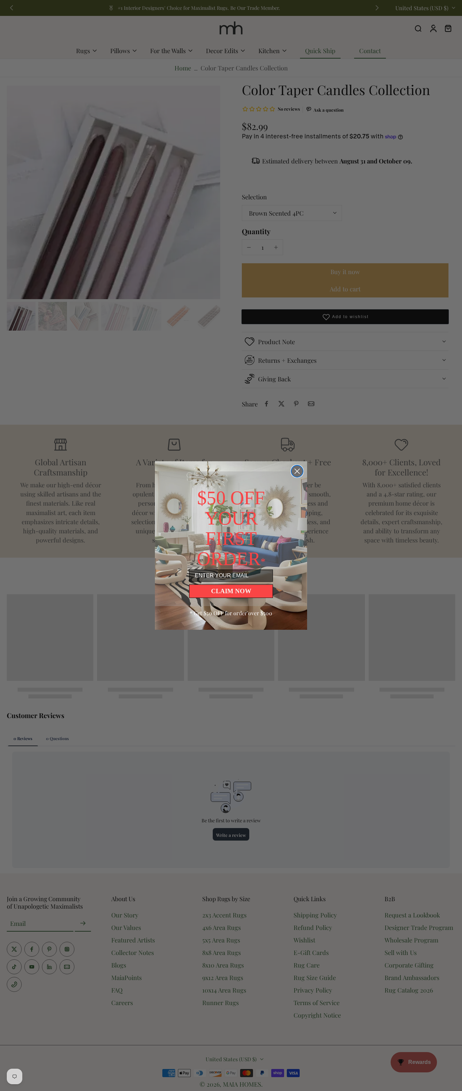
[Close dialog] (297, 471)
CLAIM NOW (231, 591)
